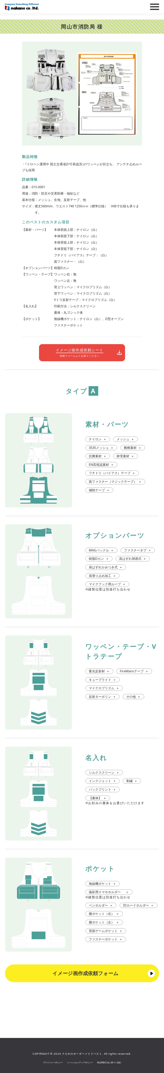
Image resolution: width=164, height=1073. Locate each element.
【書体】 (97, 798)
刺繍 (131, 780)
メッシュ (125, 439)
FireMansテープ (134, 671)
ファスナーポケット (105, 939)
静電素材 (125, 456)
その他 (133, 696)
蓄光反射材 (99, 671)
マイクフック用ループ (107, 584)
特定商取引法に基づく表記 (109, 1062)
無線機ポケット (102, 883)
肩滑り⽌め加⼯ (102, 575)
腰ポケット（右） (104, 913)
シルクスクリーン (104, 772)
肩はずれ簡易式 (132, 558)
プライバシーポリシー (53, 1062)
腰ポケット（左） (104, 922)
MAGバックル (101, 550)
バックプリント (102, 789)
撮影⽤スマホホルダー (109, 892)
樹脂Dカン (99, 558)
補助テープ (99, 490)
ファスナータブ (137, 550)
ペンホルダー (101, 905)
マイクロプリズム (104, 688)
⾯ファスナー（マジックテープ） (115, 481)
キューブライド (102, 679)
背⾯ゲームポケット (105, 930)
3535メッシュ (101, 447)
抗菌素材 (97, 456)
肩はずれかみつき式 (105, 567)
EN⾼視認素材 (101, 464)
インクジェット (102, 780)
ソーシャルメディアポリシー (80, 1062)
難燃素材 (132, 447)
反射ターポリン (102, 696)
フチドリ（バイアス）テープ (112, 473)
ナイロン (97, 439)
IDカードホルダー (138, 905)
